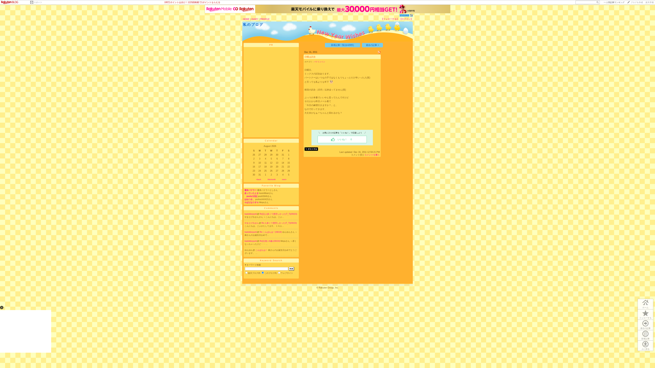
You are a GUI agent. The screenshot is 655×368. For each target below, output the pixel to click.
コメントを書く (372, 155)
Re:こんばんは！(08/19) (271, 232)
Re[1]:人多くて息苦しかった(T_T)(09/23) (278, 214)
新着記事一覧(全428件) (342, 45)
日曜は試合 (310, 57)
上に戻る (645, 349)
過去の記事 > (372, 45)
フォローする (645, 318)
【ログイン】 (406, 19)
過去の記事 (645, 328)
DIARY (254, 19)
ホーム (645, 307)
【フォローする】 (390, 19)
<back (258, 179)
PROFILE (265, 19)
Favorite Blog (271, 186)
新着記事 (645, 339)
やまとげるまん (252, 223)
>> (614, 2)
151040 (404, 15)
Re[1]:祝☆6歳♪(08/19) (270, 241)
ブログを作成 (637, 2)
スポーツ (38, 2)
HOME (246, 19)
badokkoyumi (251, 214)
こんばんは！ (261, 250)
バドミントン (319, 62)
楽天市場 (649, 2)
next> (284, 179)
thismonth (272, 179)
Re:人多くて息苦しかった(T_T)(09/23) (279, 223)
